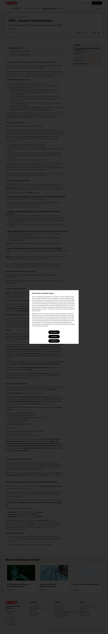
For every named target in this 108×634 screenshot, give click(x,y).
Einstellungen (54, 336)
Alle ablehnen (54, 341)
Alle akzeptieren (54, 332)
